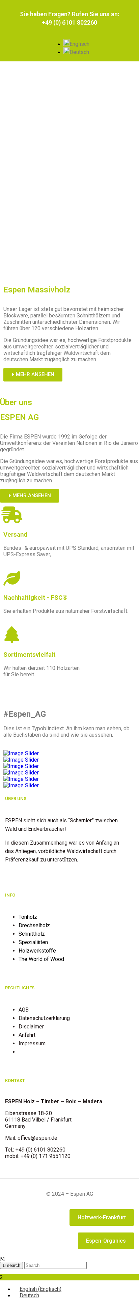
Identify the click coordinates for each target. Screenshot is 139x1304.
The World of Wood (41, 959)
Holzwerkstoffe (37, 950)
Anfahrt (27, 1035)
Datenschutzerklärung (44, 1018)
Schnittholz (32, 934)
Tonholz (28, 917)
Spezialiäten (33, 942)
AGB (24, 1010)
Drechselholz (34, 925)
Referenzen (32, 1052)
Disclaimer (31, 1026)
